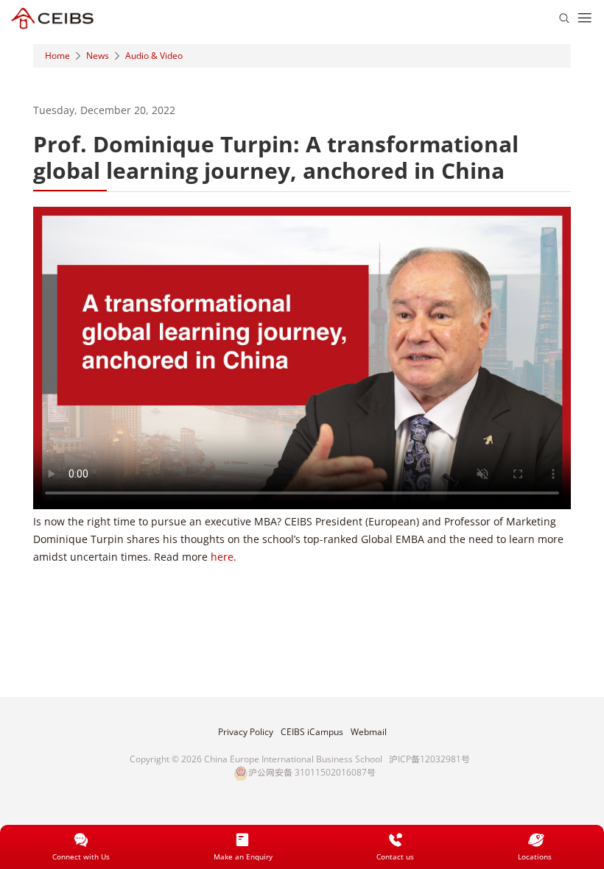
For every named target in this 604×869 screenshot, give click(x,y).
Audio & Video (154, 55)
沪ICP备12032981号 (429, 759)
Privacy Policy (245, 732)
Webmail (369, 732)
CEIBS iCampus (312, 732)
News (97, 55)
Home (57, 55)
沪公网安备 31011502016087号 (312, 772)
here (222, 557)
